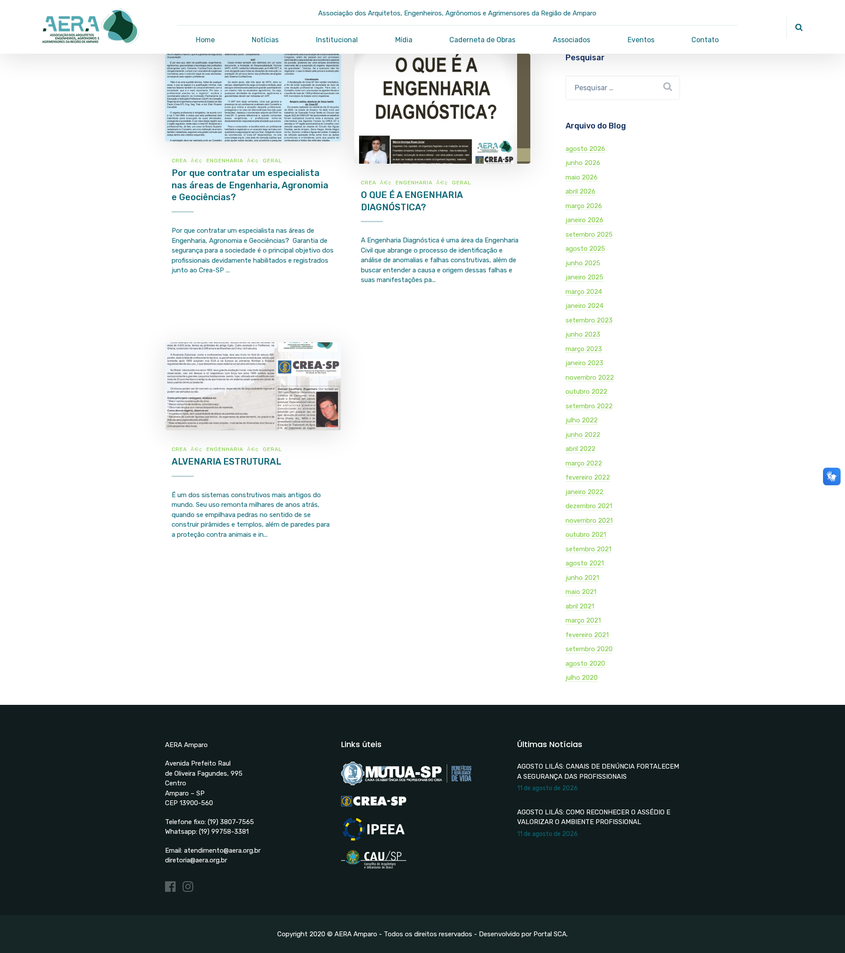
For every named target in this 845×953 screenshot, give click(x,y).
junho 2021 (582, 578)
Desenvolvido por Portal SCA (522, 934)
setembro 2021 (588, 549)
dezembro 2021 (589, 506)
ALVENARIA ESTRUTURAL (226, 461)
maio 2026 (582, 177)
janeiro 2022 (584, 492)
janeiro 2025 (584, 277)
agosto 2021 (585, 563)
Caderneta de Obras (482, 40)
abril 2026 (580, 191)
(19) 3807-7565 (231, 822)
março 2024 (584, 292)
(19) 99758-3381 (224, 832)
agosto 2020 (585, 663)
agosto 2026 (585, 149)
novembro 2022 (590, 377)
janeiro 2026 (584, 220)
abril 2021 (580, 606)
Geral (272, 161)
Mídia (403, 40)
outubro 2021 (586, 535)
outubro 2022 (586, 392)
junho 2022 (583, 435)
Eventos (641, 40)
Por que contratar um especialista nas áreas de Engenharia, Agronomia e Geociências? (250, 185)
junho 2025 (583, 263)
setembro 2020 (589, 649)
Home (205, 40)
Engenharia (224, 161)
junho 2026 (583, 163)
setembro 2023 (589, 320)
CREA (179, 161)
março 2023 (584, 349)
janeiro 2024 (584, 306)
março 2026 (584, 206)
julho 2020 (582, 678)
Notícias (265, 40)
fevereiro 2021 (587, 635)
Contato (705, 40)
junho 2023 (583, 334)
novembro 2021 (589, 520)
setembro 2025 (589, 234)
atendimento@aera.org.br (222, 850)
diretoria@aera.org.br (196, 860)
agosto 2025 (585, 249)
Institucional (337, 40)
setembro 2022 (589, 406)
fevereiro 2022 (588, 477)
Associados (571, 40)
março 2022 (584, 463)
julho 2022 (582, 420)
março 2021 (583, 620)
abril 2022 (580, 449)
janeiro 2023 (584, 363)
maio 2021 (581, 592)
